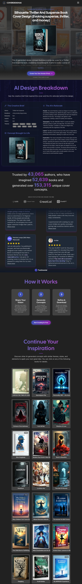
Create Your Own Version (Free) (40, 73)
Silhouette (15, 124)
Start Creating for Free (41, 322)
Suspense (22, 124)
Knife (19, 126)
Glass (14, 126)
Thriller (28, 124)
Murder (24, 126)
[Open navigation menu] (78, 2)
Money (33, 124)
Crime (29, 126)
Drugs (34, 126)
